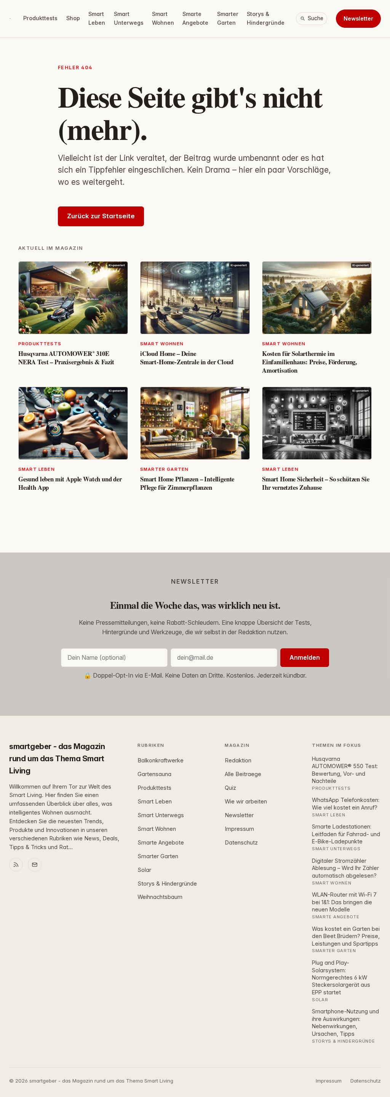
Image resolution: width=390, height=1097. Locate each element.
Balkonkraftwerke (160, 760)
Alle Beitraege (243, 774)
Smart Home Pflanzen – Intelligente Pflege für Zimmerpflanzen (187, 483)
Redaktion (238, 760)
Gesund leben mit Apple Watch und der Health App (70, 483)
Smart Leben (96, 18)
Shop (73, 18)
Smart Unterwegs (129, 18)
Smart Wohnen (163, 18)
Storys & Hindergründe (266, 18)
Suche (315, 18)
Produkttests (40, 18)
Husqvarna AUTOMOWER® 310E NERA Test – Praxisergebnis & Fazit (66, 358)
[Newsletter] (35, 865)
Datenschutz (241, 842)
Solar (144, 870)
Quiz (230, 787)
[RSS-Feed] (16, 865)
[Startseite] (10, 18)
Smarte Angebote (195, 18)
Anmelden (304, 657)
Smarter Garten (227, 18)
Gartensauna (154, 774)
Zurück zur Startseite (101, 216)
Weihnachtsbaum (159, 897)
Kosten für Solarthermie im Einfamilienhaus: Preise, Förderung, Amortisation (309, 362)
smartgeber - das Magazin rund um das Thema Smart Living (57, 758)
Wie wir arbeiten (246, 801)
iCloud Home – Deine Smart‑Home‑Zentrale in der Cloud (186, 358)
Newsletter (358, 18)
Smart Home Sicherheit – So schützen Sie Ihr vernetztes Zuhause (315, 483)
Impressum (239, 829)
